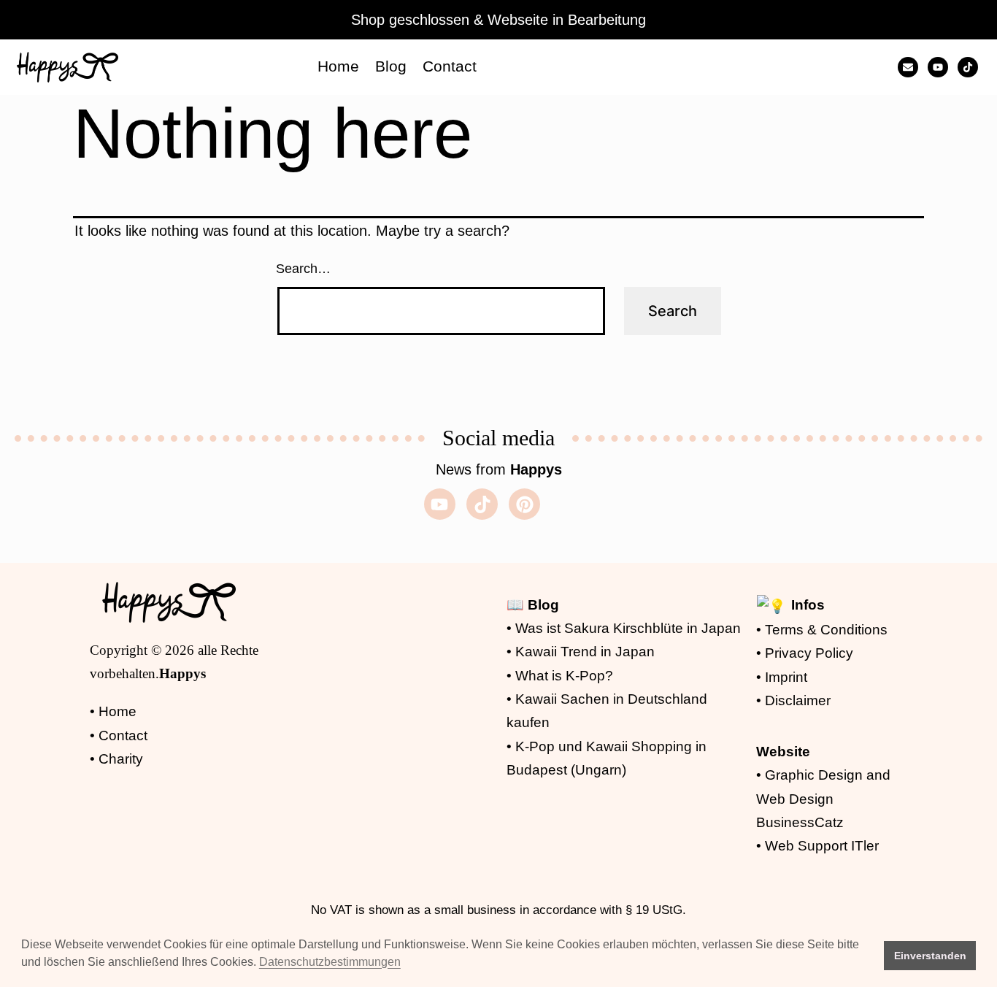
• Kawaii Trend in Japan (581, 651)
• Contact (118, 735)
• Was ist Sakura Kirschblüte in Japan (624, 628)
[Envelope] (908, 67)
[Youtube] (938, 67)
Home (338, 66)
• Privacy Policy (804, 653)
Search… (303, 268)
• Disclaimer (793, 700)
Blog (391, 66)
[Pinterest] (524, 504)
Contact (450, 66)
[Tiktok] (968, 67)
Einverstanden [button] (930, 955)
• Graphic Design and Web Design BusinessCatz (823, 798)
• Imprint (781, 677)
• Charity (116, 759)
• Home (113, 711)
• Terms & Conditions (822, 629)
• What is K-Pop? (560, 675)
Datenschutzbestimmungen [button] (330, 962)
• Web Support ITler (817, 845)
